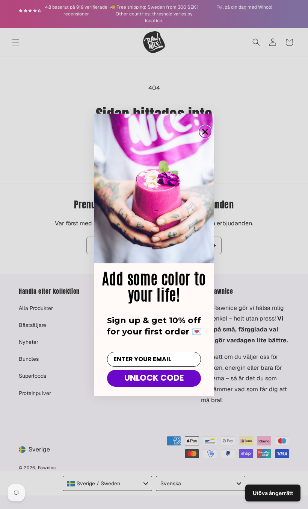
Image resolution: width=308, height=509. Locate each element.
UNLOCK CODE (154, 378)
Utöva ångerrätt (273, 493)
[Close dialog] (205, 132)
